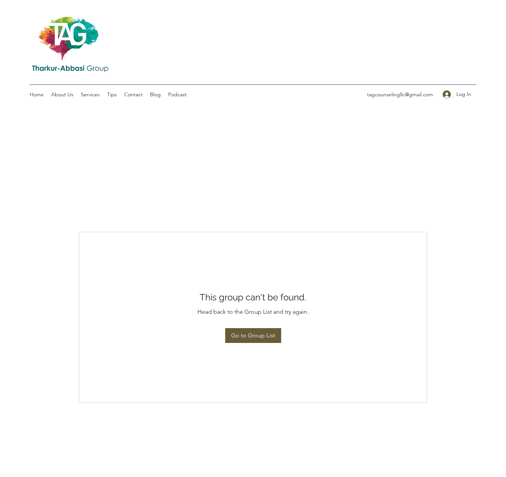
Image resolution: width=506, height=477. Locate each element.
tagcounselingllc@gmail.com (400, 94)
